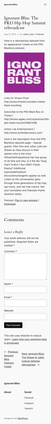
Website (8, 310)
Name (8, 284)
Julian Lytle (28, 34)
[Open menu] (45, 4)
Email (8, 297)
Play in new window (26, 200)
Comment (10, 251)
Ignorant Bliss (11, 4)
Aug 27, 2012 (10, 34)
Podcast (40, 34)
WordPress (23, 418)
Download (10, 204)
